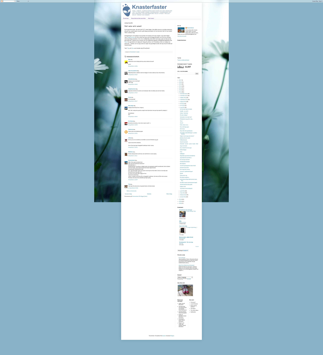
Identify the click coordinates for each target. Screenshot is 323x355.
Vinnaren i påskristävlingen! (186, 171)
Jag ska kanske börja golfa (186, 184)
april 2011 (182, 191)
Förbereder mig (183, 175)
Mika (129, 59)
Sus (133, 48)
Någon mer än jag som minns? (187, 136)
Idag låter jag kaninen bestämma (187, 155)
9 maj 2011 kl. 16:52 (132, 147)
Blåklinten (130, 151)
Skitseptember (182, 238)
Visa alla (197, 246)
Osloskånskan (131, 79)
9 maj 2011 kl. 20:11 (132, 155)
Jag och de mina (183, 226)
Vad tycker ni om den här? (186, 117)
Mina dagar (131, 105)
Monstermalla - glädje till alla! (186, 237)
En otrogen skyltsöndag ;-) (191, 227)
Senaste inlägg (128, 194)
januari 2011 (183, 196)
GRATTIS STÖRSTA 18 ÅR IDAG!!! (186, 265)
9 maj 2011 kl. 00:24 (132, 74)
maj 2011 (182, 107)
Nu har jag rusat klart (185, 159)
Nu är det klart (182, 257)
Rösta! (181, 173)
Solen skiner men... (184, 125)
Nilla (180, 221)
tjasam (163, 335)
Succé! (181, 123)
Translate (189, 279)
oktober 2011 (183, 97)
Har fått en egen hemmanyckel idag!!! (188, 182)
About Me (181, 243)
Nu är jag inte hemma (185, 169)
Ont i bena (182, 128)
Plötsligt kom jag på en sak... (186, 119)
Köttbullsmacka (183, 140)
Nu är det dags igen (184, 127)
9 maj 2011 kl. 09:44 (132, 116)
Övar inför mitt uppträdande (186, 131)
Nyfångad (182, 153)
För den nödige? (184, 115)
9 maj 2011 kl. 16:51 (132, 133)
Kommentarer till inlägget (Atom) (139, 196)
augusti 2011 (183, 101)
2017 (180, 80)
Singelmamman (131, 37)
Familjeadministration (185, 161)
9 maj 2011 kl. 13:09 (132, 125)
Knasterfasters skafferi (138, 18)
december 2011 (184, 93)
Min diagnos (183, 163)
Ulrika (129, 137)
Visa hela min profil (181, 36)
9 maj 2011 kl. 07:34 (132, 92)
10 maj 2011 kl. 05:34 (133, 188)
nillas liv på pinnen (132, 70)
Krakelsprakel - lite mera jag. (186, 242)
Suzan (126, 42)
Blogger (172, 335)
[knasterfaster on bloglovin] (183, 251)
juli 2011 (182, 103)
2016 (180, 82)
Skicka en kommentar (131, 191)
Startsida (126, 18)
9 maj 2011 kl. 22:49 (132, 179)
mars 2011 (182, 193)
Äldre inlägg (169, 194)
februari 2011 (183, 194)
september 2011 (184, 99)
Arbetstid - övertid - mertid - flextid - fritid (189, 143)
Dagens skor (183, 186)
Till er (181, 121)
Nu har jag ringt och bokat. (186, 109)
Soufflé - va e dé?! (184, 111)
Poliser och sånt (182, 222)
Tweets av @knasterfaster (183, 60)
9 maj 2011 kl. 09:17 (132, 101)
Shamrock (130, 129)
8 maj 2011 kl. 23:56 (132, 66)
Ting (128, 48)
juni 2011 (182, 105)
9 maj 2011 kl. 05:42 (132, 84)
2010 (180, 199)
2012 (180, 90)
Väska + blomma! (184, 113)
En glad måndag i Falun (191, 211)
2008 (180, 203)
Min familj (151, 18)
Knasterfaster (131, 160)
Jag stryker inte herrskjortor (186, 188)
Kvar (181, 151)
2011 (180, 92)
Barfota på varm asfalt (185, 138)
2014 (180, 86)
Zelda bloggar (183, 149)
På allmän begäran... (185, 177)
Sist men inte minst (184, 167)
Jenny (129, 97)
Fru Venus (130, 121)
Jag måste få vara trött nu (185, 157)
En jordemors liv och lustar (185, 210)
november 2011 (184, 95)
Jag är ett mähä (183, 145)
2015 (180, 84)
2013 (180, 88)
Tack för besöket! (184, 142)
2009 (180, 201)
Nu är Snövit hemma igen (186, 147)
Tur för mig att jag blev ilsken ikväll (188, 165)
